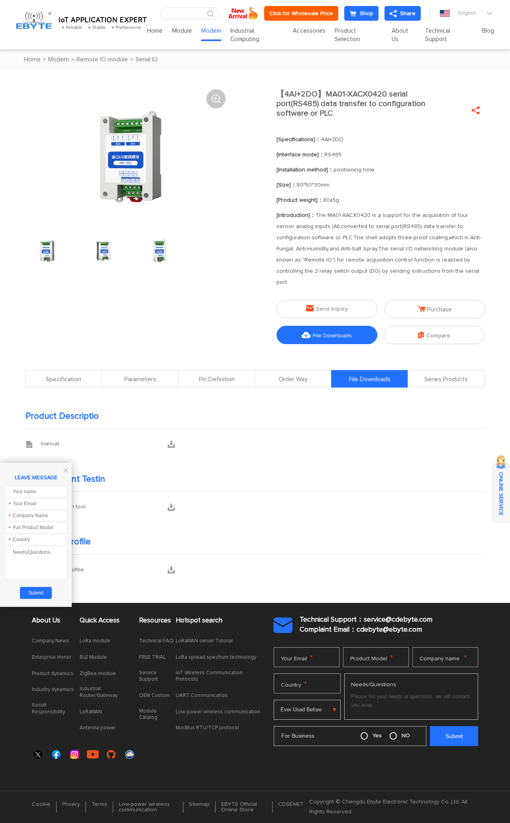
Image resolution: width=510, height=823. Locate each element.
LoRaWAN (91, 712)
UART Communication (202, 695)
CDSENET (291, 804)
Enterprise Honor (51, 657)
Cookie (41, 804)
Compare (434, 335)
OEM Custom (154, 695)
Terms (99, 804)
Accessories (309, 31)
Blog (488, 31)
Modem (211, 31)
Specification (63, 379)
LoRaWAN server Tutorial (204, 641)
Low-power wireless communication (218, 712)
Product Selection (347, 35)
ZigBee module (98, 673)
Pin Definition (217, 379)
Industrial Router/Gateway (99, 692)
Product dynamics (52, 673)
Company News (50, 641)
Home (155, 31)
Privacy (71, 804)
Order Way (293, 379)
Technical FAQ (156, 641)
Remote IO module (102, 59)
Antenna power (98, 727)
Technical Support (437, 35)
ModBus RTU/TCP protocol (207, 727)
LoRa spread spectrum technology (216, 657)
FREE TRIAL (152, 657)
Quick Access (100, 620)
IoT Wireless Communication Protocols (209, 676)
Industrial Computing (244, 35)
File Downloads (327, 335)
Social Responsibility (48, 709)
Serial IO (146, 59)
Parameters (140, 379)
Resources (155, 620)
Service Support (148, 676)
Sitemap (199, 804)
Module (182, 31)
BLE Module (93, 657)
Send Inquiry (327, 308)
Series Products (446, 379)
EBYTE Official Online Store (239, 807)
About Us (400, 35)
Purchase (435, 309)
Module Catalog (148, 715)
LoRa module (95, 641)
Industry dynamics (53, 689)
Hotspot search (199, 620)
